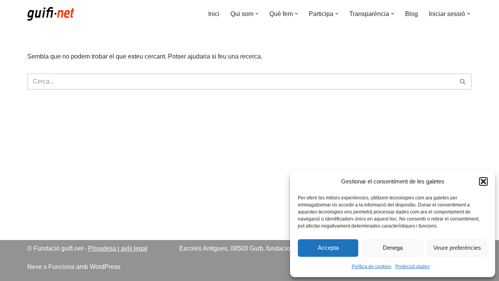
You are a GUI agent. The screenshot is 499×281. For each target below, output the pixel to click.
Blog (411, 14)
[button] (483, 181)
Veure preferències (457, 247)
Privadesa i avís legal (117, 248)
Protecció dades (412, 266)
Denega (393, 247)
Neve (34, 266)
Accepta (328, 247)
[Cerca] (463, 81)
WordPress (105, 266)
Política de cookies (371, 266)
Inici (213, 14)
